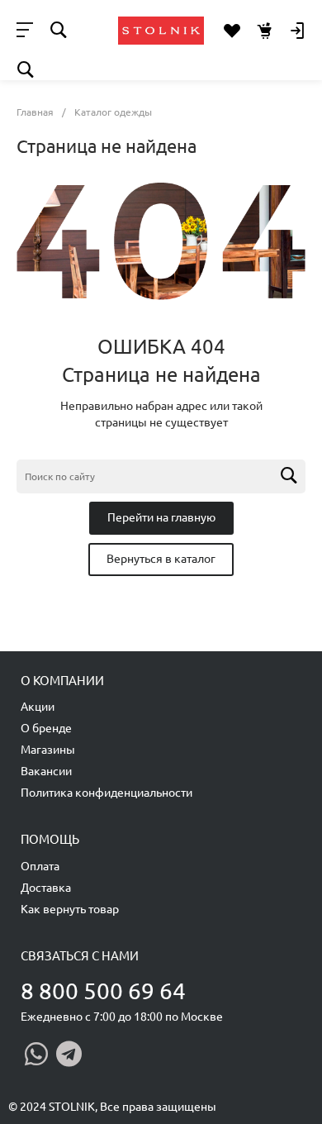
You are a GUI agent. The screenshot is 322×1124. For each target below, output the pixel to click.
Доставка (46, 887)
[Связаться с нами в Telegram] (69, 1054)
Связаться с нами (80, 956)
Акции (37, 706)
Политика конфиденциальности (106, 792)
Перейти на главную (161, 517)
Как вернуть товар (70, 909)
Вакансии (46, 771)
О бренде (46, 728)
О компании (62, 681)
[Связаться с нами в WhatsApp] (36, 1054)
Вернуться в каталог (161, 558)
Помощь (50, 839)
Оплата (40, 866)
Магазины (48, 749)
